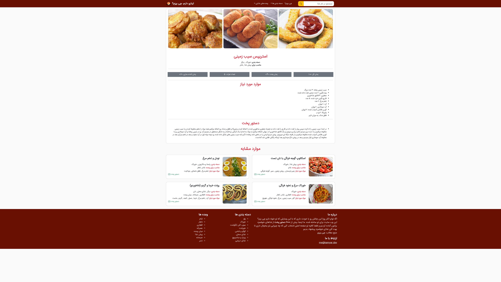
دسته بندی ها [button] (277, 3)
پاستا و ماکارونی (204, 164)
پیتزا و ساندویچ (239, 237)
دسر (201, 240)
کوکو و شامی (240, 231)
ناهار (199, 167)
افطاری (288, 194)
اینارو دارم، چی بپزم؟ (182, 3)
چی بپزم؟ (288, 3)
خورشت (242, 228)
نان (194, 191)
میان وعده (187, 194)
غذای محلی (201, 191)
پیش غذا (247, 65)
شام (241, 65)
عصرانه (200, 228)
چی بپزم (321, 233)
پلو (244, 219)
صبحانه (195, 194)
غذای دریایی (240, 240)
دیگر (242, 62)
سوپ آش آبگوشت (238, 225)
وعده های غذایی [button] (261, 3)
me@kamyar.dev (328, 243)
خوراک (248, 62)
